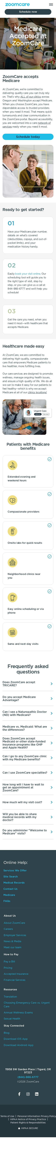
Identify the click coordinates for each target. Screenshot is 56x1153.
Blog (6, 1032)
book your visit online (27, 273)
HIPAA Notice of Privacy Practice (28, 1119)
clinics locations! (37, 392)
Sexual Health (12, 1018)
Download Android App (18, 1045)
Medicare (9, 895)
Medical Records (14, 882)
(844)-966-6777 (28, 1077)
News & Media (12, 941)
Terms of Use (7, 1116)
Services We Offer (15, 870)
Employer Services (15, 935)
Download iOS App (16, 1038)
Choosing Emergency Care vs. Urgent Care (27, 1004)
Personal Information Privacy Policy (36, 1116)
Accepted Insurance (16, 973)
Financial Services (14, 980)
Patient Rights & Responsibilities (28, 1122)
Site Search (10, 876)
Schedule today (28, 137)
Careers (8, 929)
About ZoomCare (14, 922)
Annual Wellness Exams (18, 1012)
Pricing (8, 967)
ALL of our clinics (30, 96)
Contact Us (10, 888)
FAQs (6, 901)
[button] (51, 4)
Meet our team (12, 947)
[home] (17, 4)
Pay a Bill (9, 961)
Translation (10, 996)
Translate (30, 1056)
